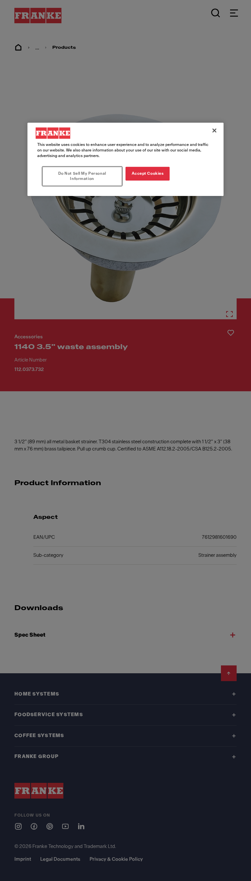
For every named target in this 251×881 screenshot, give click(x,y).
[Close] (214, 130)
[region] (125, 159)
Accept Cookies (148, 173)
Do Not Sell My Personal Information (82, 176)
